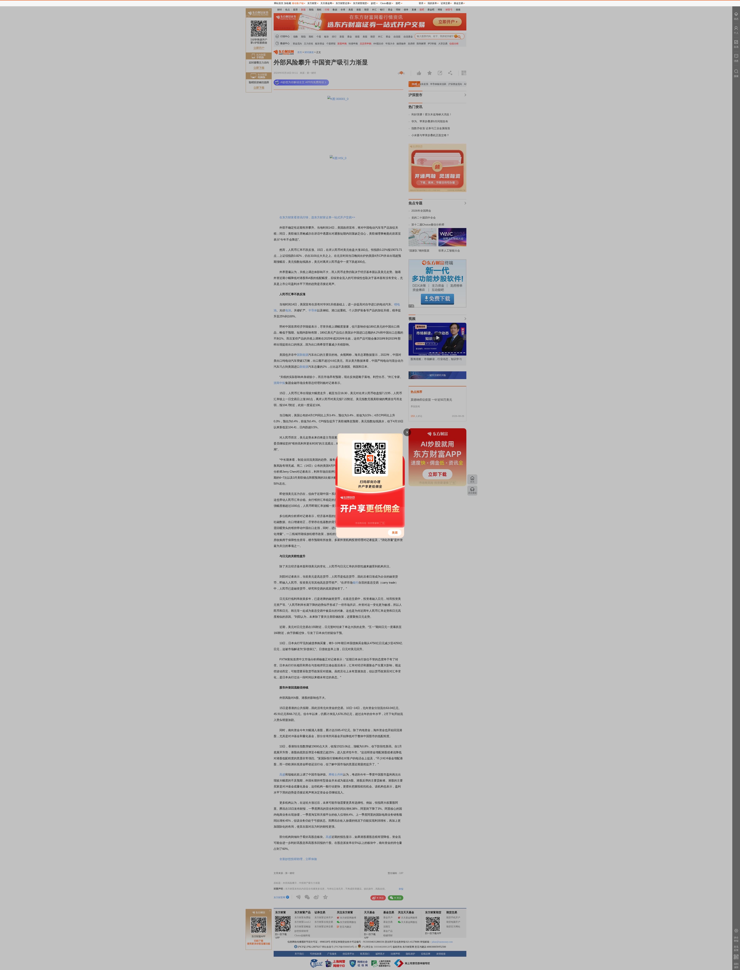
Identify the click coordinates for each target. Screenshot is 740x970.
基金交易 (458, 3)
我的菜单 (432, 3)
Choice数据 (385, 3)
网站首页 (278, 3)
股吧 (398, 3)
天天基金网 (326, 3)
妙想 (373, 3)
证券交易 (445, 3)
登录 (421, 3)
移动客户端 (298, 3)
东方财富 (312, 3)
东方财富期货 (360, 3)
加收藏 (287, 3)
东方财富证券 (343, 3)
